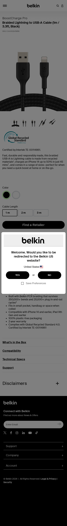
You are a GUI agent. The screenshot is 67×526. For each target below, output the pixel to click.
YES (17, 275)
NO (49, 275)
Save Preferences (36, 283)
